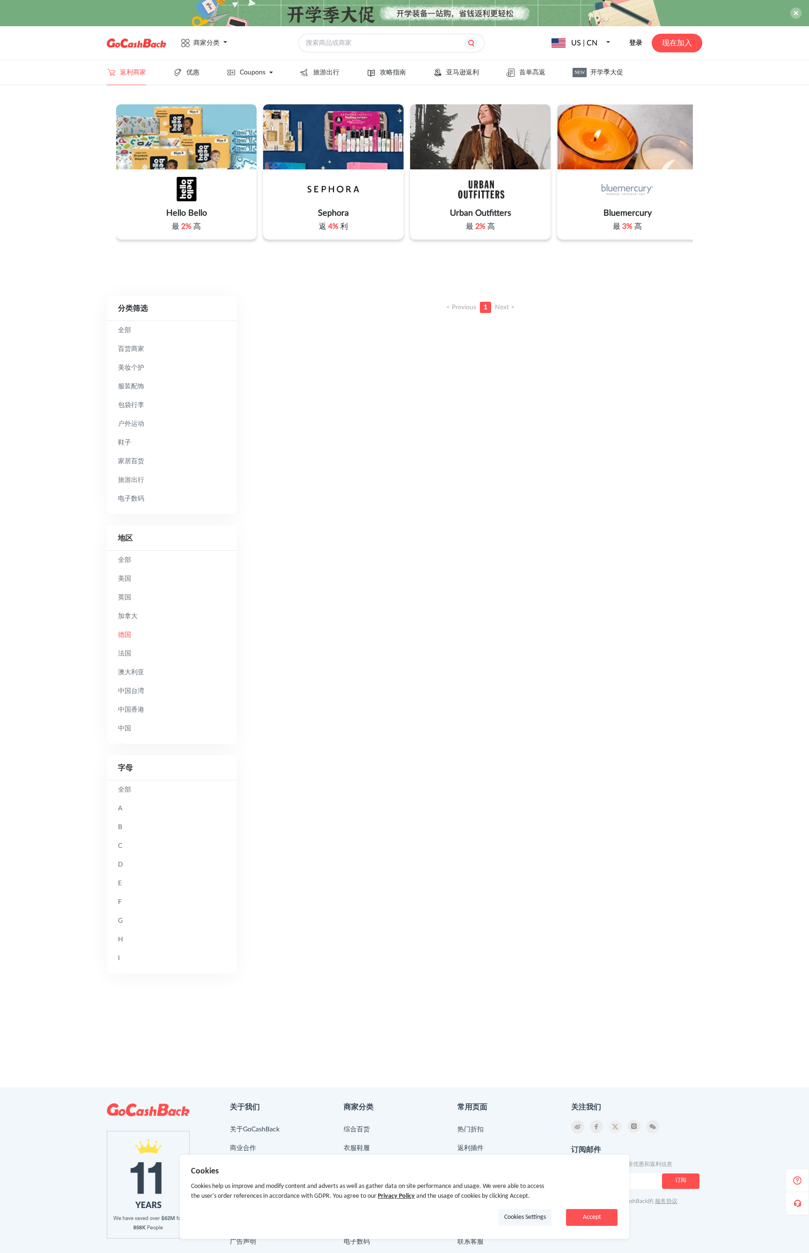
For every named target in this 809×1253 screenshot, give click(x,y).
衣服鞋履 (357, 1148)
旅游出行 (326, 72)
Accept (592, 1217)
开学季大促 (598, 72)
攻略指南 (393, 72)
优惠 (192, 72)
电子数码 (357, 1241)
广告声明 (243, 1241)
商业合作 (243, 1148)
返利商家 (133, 72)
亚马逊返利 (462, 72)
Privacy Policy (396, 1196)
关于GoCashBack (254, 1129)
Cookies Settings (525, 1217)
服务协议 (666, 1201)
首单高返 (532, 72)
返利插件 (470, 1148)
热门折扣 (470, 1129)
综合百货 (357, 1129)
